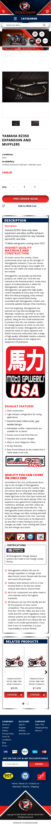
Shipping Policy (41, 727)
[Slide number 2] (28, 704)
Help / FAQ (39, 724)
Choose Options (12, 695)
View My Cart (24, 733)
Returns (38, 730)
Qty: (4, 186)
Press (4, 745)
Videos (5, 730)
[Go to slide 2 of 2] (5, 673)
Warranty (16, 786)
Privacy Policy (8, 733)
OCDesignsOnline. (30, 823)
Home (14, 783)
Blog (4, 742)
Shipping (35, 786)
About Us (6, 724)
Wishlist (22, 730)
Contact (5, 727)
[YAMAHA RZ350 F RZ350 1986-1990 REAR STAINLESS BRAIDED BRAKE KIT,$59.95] (14, 661)
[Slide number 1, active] (23, 704)
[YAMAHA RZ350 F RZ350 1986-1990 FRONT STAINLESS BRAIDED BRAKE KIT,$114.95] (36, 661)
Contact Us (34, 783)
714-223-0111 (13, 11)
